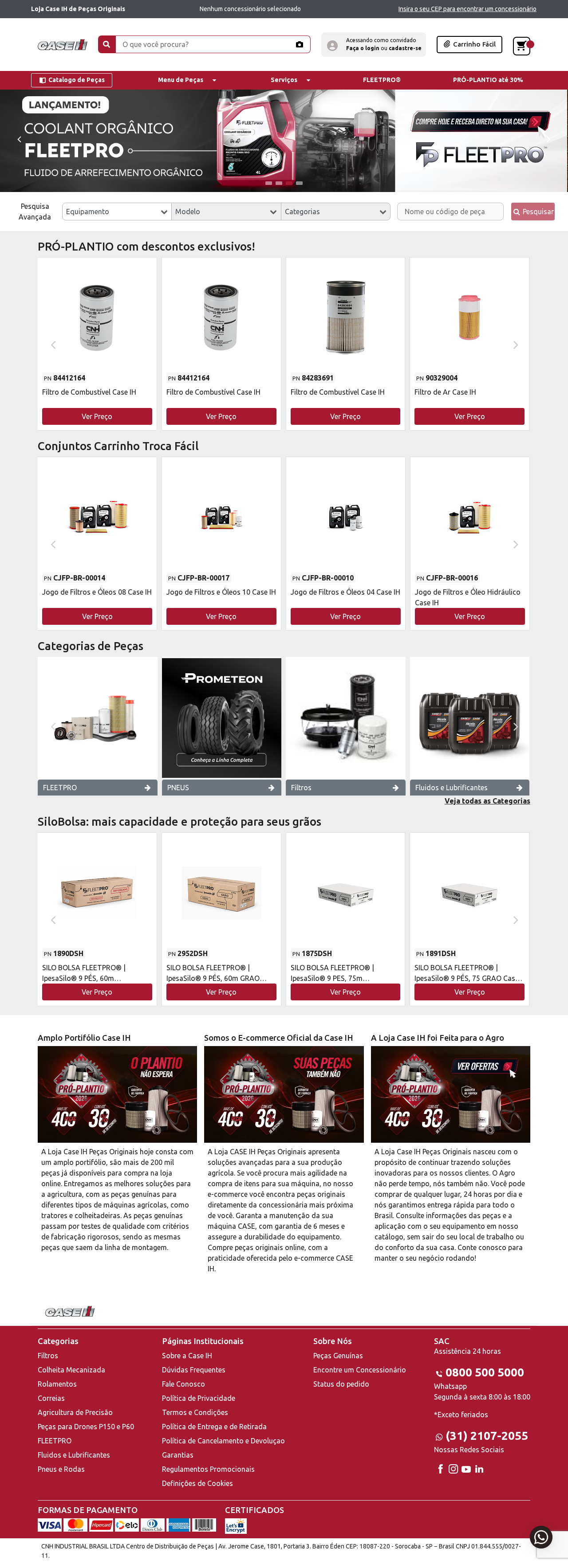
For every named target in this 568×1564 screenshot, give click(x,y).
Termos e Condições (195, 1412)
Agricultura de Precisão (75, 1412)
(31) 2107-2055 (487, 1435)
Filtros (301, 788)
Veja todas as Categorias (487, 801)
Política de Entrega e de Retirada (214, 1427)
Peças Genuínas (338, 1356)
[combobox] (117, 211)
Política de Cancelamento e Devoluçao (223, 1441)
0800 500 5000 (485, 1372)
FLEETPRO (60, 788)
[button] (373, 44)
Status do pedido (341, 1384)
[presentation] (19, 138)
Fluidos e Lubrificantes (451, 788)
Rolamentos (57, 1384)
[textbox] (117, 211)
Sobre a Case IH (187, 1356)
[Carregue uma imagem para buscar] (299, 44)
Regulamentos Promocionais (208, 1469)
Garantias (177, 1455)
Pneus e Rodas (61, 1469)
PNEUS (178, 788)
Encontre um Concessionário (359, 1370)
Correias (51, 1398)
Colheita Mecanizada (71, 1370)
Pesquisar (537, 212)
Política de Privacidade (198, 1398)
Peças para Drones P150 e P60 (86, 1427)
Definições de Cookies (197, 1483)
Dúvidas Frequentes (193, 1370)
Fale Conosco (183, 1384)
